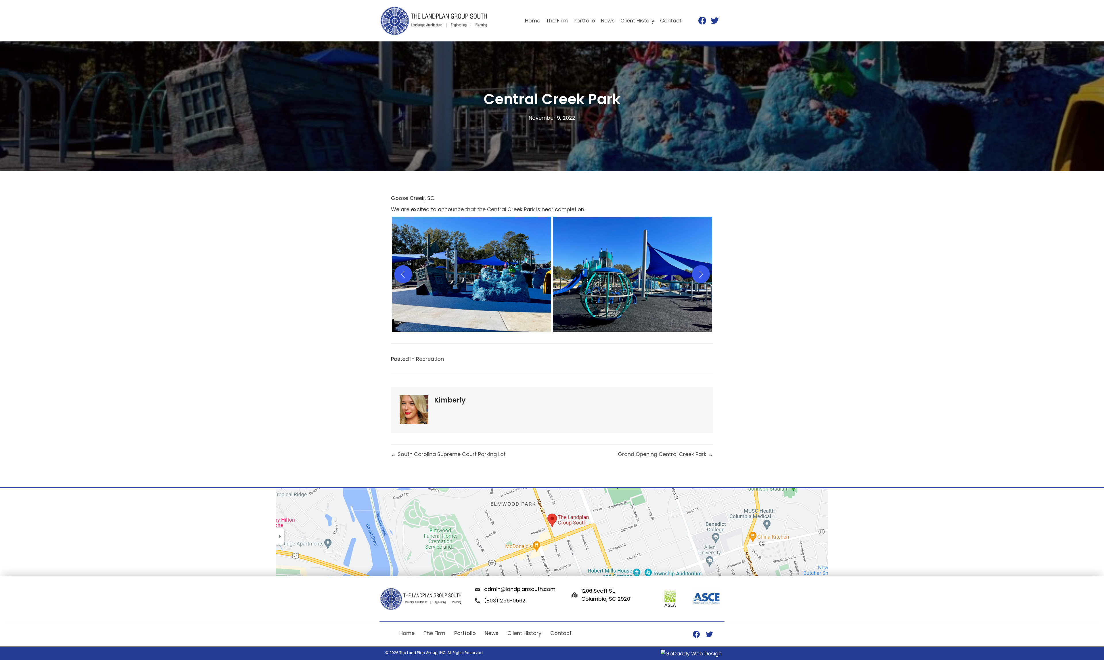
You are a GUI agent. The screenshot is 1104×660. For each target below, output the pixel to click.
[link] (532, 21)
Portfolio (465, 633)
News (492, 633)
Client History (524, 633)
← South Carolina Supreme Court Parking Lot (448, 454)
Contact (561, 633)
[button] (471, 274)
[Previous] (403, 274)
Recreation (430, 359)
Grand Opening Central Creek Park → (665, 454)
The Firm (434, 633)
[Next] (701, 274)
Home (407, 633)
